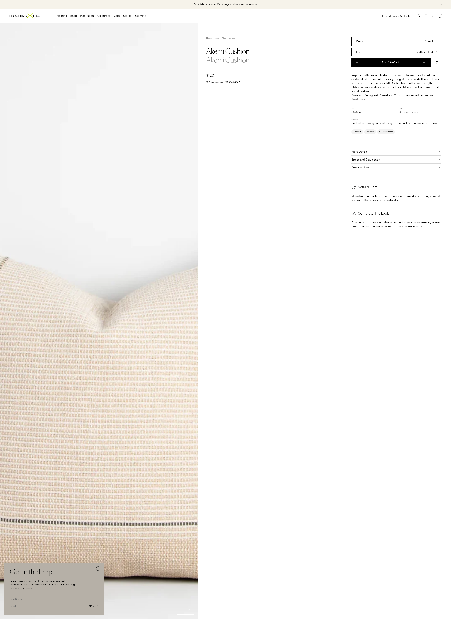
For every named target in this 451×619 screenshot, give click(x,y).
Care (117, 15)
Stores (127, 15)
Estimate (140, 15)
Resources (103, 15)
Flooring (62, 15)
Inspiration (87, 15)
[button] (181, 610)
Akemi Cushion (228, 38)
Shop (73, 15)
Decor (216, 38)
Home (209, 38)
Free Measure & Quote (396, 16)
